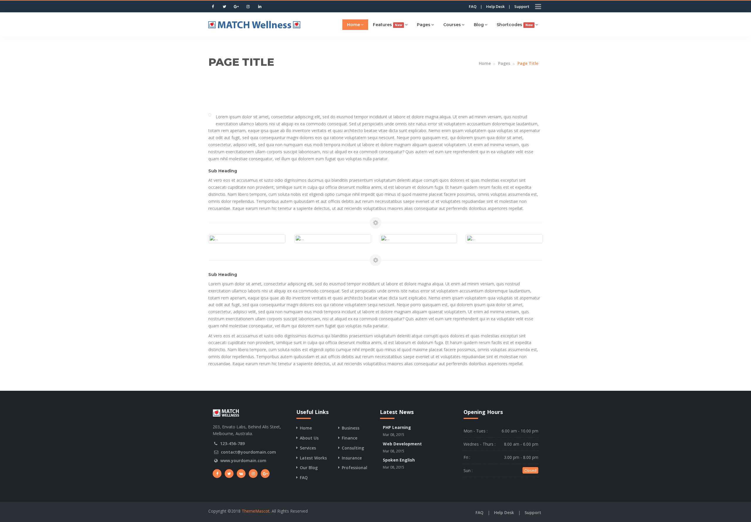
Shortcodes (514, 24)
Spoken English (399, 460)
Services (308, 448)
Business (350, 428)
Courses (452, 24)
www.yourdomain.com (243, 460)
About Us (309, 438)
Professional (354, 467)
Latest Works (313, 458)
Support (521, 6)
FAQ (472, 6)
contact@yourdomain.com (248, 452)
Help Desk (495, 6)
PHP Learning (397, 427)
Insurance (352, 458)
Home (353, 24)
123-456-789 (232, 443)
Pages (423, 24)
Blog (479, 24)
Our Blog (309, 467)
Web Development (402, 444)
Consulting (353, 448)
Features (387, 24)
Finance (349, 438)
